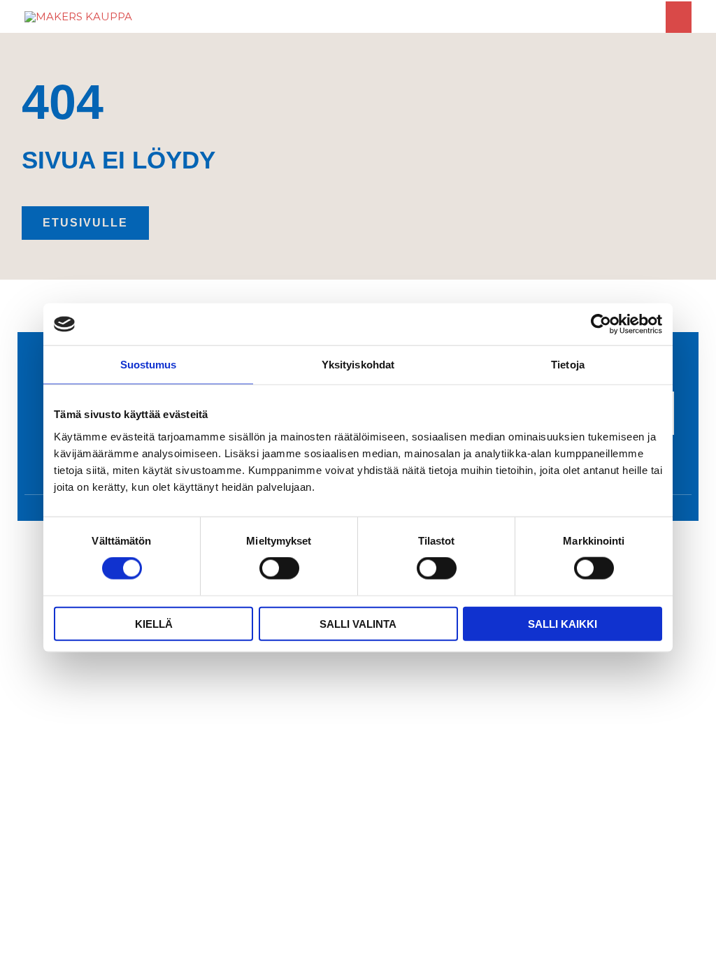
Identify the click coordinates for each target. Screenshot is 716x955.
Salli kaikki (562, 623)
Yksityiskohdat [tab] (358, 365)
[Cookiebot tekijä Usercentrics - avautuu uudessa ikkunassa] (601, 324)
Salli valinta (358, 623)
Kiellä (154, 623)
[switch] (279, 568)
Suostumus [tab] (148, 365)
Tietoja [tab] (568, 365)
